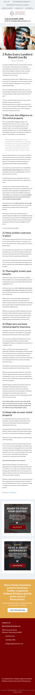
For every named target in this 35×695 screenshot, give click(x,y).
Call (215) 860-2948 (14, 19)
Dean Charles (13, 690)
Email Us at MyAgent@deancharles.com (17, 21)
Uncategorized (12, 492)
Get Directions (10, 636)
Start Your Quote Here (17, 610)
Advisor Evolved (17, 692)
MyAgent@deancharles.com (14, 644)
